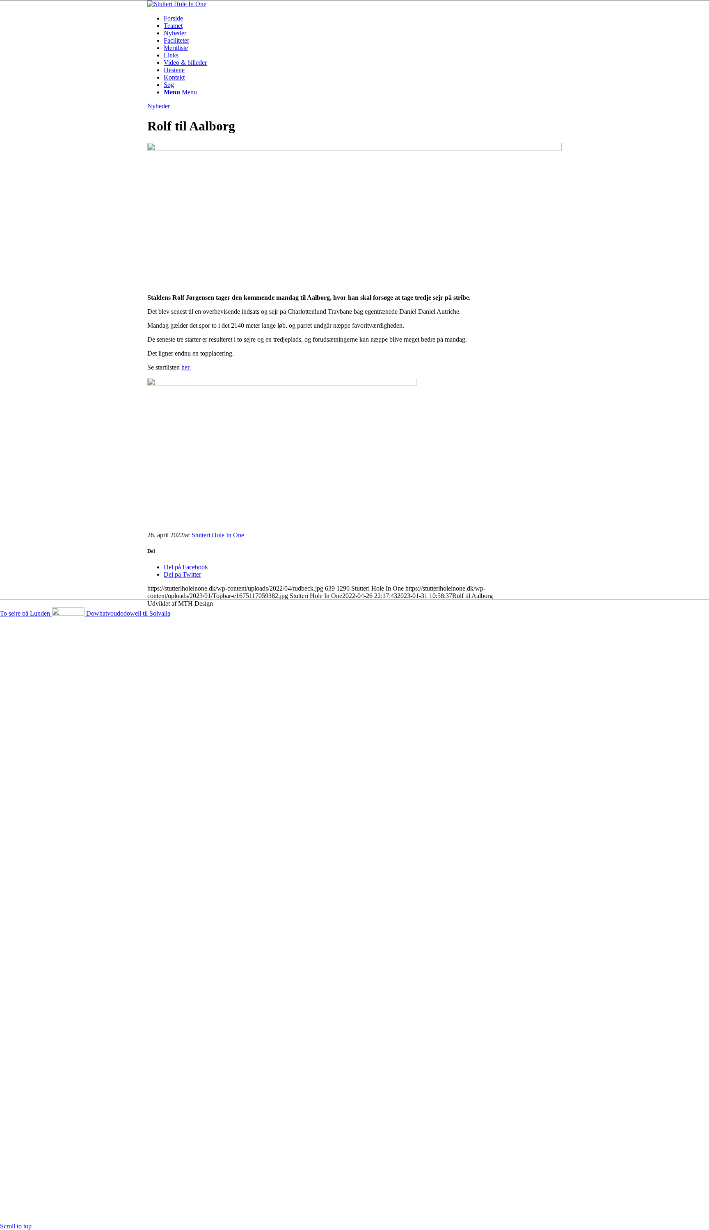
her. (186, 367)
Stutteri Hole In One (218, 535)
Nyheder (158, 106)
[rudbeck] (354, 148)
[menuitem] (363, 18)
